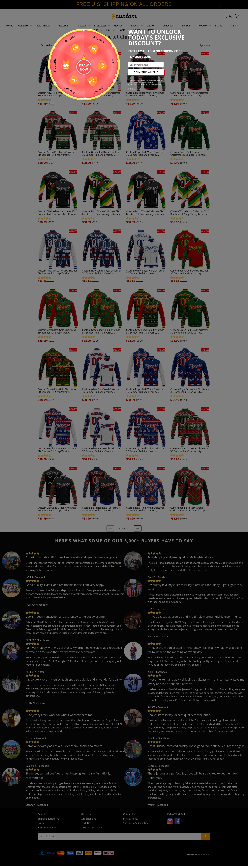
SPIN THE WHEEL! (146, 72)
